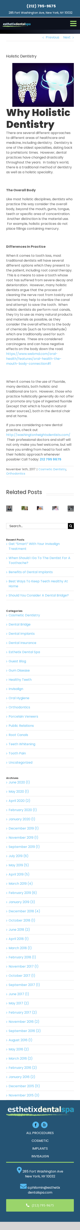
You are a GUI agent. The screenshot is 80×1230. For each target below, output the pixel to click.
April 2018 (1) (19, 938)
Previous (52, 37)
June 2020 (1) (19, 782)
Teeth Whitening (22, 744)
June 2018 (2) (19, 929)
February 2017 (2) (23, 1012)
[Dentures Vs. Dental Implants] (25, 508)
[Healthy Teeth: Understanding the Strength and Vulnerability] (55, 508)
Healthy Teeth (20, 679)
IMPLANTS (40, 1148)
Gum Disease (19, 670)
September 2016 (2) (25, 1031)
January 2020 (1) (22, 819)
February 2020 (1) (23, 810)
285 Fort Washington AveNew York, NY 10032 (42, 1174)
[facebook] (35, 1125)
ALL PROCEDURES (40, 1133)
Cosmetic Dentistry (52, 469)
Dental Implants (22, 633)
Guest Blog (17, 661)
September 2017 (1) (24, 984)
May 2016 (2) (19, 1049)
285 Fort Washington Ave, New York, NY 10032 (40, 13)
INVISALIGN (40, 1156)
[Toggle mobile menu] (74, 23)
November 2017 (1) (24, 966)
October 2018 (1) (22, 920)
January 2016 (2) (22, 1077)
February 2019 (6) (23, 892)
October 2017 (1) (22, 975)
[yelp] (44, 1125)
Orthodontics (15, 474)
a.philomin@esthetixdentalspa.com (43, 1190)
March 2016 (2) (21, 1058)
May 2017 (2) (19, 1003)
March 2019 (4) (21, 883)
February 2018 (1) (22, 957)
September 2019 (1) (24, 846)
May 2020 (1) (19, 791)
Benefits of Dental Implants (31, 572)
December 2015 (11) (24, 1086)
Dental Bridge (20, 624)
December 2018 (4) (24, 911)
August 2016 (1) (20, 1040)
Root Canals (18, 735)
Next (67, 37)
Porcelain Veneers (23, 716)
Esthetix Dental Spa (24, 652)
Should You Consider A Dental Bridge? (39, 595)
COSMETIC (40, 1140)
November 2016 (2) (24, 1021)
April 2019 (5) (19, 874)
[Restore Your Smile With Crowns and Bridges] (40, 508)
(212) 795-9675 (41, 6)
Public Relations (21, 725)
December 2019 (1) (24, 828)
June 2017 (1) (19, 994)
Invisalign (16, 688)
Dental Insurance (22, 642)
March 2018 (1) (20, 948)
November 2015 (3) (24, 1095)
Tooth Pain (17, 753)
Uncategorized (20, 762)
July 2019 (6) (19, 856)
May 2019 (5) (19, 865)
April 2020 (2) (19, 800)
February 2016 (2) (23, 1067)
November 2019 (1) (23, 837)
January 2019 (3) (22, 902)
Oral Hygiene (19, 698)
